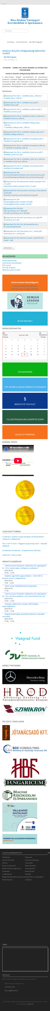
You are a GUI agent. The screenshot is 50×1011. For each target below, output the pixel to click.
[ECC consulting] (25, 750)
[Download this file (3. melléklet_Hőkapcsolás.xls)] (23, 132)
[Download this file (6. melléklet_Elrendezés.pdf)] (23, 166)
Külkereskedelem (30, 866)
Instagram (13, 35)
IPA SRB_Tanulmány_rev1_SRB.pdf (17, 213)
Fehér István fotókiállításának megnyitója (21, 586)
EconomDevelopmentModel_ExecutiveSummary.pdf (24, 177)
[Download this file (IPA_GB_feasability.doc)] (21, 224)
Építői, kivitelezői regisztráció (11, 868)
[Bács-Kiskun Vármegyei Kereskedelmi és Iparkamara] (25, 11)
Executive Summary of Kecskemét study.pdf (21, 195)
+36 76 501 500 (10, 987)
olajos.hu (30, 1004)
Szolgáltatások (7, 874)
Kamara (4, 863)
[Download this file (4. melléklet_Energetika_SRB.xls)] (24, 145)
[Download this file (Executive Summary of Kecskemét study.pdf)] (25, 191)
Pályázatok (28, 857)
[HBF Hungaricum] (25, 773)
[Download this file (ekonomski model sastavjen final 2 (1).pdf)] (25, 182)
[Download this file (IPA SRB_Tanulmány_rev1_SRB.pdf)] (25, 209)
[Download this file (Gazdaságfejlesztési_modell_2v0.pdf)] (25, 200)
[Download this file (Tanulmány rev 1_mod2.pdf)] (23, 231)
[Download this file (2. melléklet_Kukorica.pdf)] (22, 109)
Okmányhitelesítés (9, 260)
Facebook (5, 35)
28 (31, 354)
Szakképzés (6, 871)
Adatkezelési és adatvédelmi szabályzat (34, 878)
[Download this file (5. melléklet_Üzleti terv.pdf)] (23, 152)
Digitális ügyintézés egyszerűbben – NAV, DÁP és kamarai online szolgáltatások (22, 577)
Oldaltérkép (6, 857)
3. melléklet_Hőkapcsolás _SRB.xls (17, 127)
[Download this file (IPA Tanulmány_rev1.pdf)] (22, 217)
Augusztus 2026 (23, 335)
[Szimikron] (25, 711)
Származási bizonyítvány (11, 263)
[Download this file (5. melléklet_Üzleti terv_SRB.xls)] (24, 159)
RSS (18, 35)
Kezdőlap (28, 874)
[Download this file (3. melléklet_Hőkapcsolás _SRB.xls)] (25, 124)
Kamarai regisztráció (9, 866)
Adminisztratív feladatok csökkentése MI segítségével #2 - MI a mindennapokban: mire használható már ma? (24, 595)
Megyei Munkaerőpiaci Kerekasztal (13, 877)
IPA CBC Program (8, 267)
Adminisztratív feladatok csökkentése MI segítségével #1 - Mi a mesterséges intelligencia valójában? (24, 567)
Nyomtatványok (7, 880)
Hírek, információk (8, 860)
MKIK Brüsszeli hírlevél (11, 270)
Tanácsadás (29, 863)
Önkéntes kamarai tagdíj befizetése (25, 289)
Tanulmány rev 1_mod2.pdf (14, 233)
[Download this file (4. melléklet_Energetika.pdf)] (23, 138)
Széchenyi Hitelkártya (32, 860)
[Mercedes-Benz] (25, 677)
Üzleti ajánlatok (30, 868)
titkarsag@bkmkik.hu (11, 991)
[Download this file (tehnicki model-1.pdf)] (20, 238)
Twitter (9, 35)
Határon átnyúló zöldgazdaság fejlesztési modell (23, 52)
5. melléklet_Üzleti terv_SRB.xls (15, 161)
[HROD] (25, 695)
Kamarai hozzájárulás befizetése (25, 286)
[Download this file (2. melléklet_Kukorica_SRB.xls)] (24, 116)
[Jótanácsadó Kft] (25, 733)
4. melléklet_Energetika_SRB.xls (16, 148)
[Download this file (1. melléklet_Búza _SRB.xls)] (23, 95)
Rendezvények (29, 871)
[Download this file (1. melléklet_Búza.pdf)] (21, 102)
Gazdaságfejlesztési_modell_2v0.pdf (18, 204)
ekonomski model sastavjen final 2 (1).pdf (20, 186)
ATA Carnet (6, 265)
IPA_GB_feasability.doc (12, 227)
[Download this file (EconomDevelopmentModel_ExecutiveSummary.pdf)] (25, 173)
